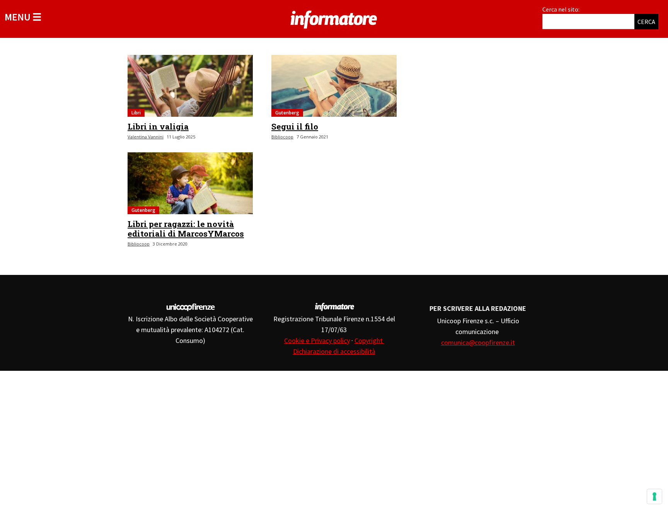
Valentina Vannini (146, 137)
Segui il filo (294, 126)
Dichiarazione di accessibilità (334, 351)
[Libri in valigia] (190, 86)
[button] (23, 17)
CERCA (646, 22)
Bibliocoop (282, 137)
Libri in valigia (158, 126)
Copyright (369, 340)
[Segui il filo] (334, 86)
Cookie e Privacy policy (317, 340)
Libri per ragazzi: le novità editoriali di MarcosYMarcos (186, 228)
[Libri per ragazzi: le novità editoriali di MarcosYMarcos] (190, 183)
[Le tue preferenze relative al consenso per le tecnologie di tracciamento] (654, 496)
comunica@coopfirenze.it (478, 342)
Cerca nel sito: (560, 9)
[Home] (334, 18)
